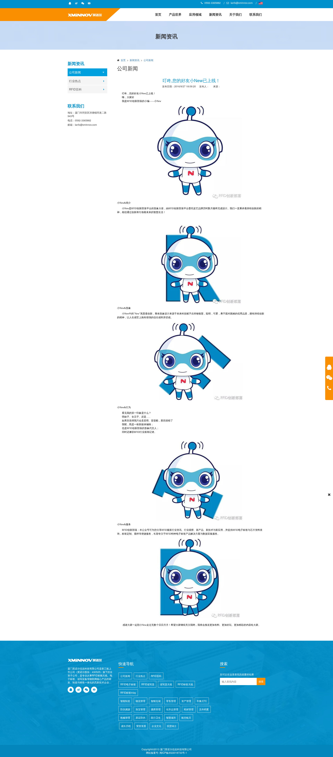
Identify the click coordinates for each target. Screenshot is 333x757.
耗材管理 (189, 709)
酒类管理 (156, 709)
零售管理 (171, 701)
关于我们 (235, 14)
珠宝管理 (140, 709)
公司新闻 (75, 72)
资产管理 (186, 701)
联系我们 (255, 14)
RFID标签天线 (185, 684)
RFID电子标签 (128, 684)
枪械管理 (125, 717)
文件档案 (204, 709)
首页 (158, 14)
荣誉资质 (141, 726)
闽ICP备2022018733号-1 (173, 752)
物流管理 (140, 701)
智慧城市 (171, 717)
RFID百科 (75, 89)
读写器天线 (166, 684)
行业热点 (75, 81)
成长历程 (126, 726)
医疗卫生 (156, 717)
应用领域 (195, 14)
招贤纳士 (172, 726)
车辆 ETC (202, 701)
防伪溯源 (125, 709)
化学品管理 (172, 709)
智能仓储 (156, 701)
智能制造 (125, 701)
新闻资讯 (215, 14)
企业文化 (156, 726)
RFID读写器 (147, 684)
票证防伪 (140, 717)
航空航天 (186, 717)
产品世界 (175, 14)
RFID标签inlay (128, 692)
